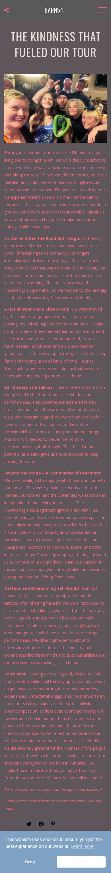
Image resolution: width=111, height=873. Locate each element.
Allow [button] (81, 862)
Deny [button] (30, 862)
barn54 (54, 10)
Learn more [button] (82, 846)
